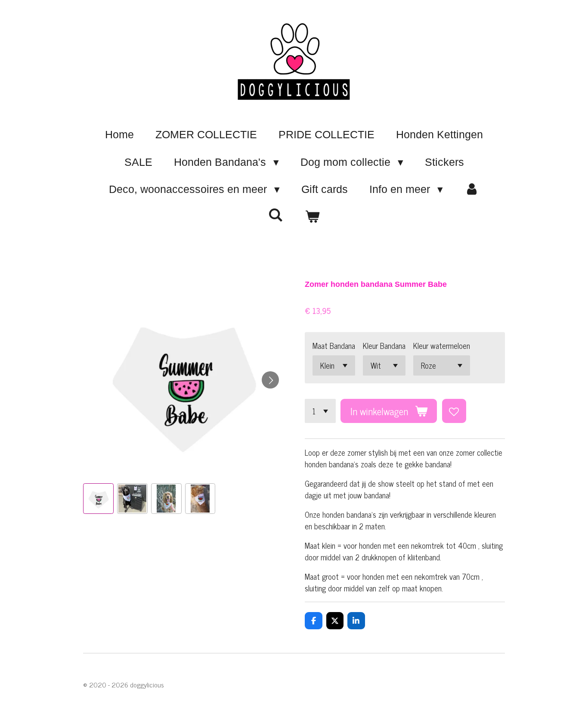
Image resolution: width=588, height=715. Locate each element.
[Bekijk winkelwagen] (312, 217)
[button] (98, 498)
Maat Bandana (334, 345)
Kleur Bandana (384, 345)
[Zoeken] (276, 215)
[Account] (472, 189)
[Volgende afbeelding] (270, 380)
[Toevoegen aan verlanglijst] (454, 411)
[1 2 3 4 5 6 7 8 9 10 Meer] (320, 411)
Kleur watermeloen (441, 345)
